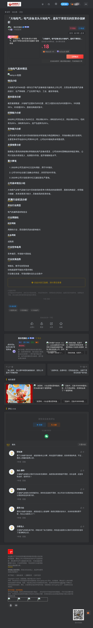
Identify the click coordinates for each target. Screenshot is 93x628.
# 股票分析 (13, 310)
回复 (24, 461)
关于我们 (11, 575)
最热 (13, 444)
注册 (55, 424)
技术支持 (37, 575)
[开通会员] (88, 612)
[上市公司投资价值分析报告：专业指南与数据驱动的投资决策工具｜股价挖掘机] (10, 551)
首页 (8, 12)
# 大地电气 (35, 310)
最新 (8, 444)
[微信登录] (46, 436)
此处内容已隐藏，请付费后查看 (47, 282)
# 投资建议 (24, 310)
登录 (40, 424)
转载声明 (62, 583)
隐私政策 (20, 575)
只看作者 (82, 444)
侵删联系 (29, 575)
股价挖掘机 (18, 27)
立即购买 (75, 56)
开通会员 (76, 4)
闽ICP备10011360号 (34, 579)
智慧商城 (23, 579)
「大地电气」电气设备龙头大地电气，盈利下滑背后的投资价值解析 (46, 20)
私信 (82, 28)
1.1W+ (27, 342)
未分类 (14, 12)
